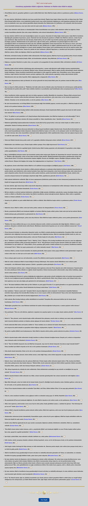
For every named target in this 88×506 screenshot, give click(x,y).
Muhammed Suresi (55, 436)
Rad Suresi (58, 237)
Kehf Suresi (49, 281)
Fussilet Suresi (15, 372)
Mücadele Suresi (53, 455)
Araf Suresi (61, 144)
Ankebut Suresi (74, 331)
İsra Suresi (58, 264)
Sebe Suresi (8, 357)
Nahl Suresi (38, 253)
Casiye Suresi (28, 419)
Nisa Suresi (52, 77)
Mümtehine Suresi (22, 467)
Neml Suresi (57, 327)
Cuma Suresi (75, 479)
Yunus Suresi (59, 207)
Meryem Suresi (9, 308)
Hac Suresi (78, 312)
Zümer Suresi (46, 365)
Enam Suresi (66, 119)
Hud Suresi (39, 214)
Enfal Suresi (60, 175)
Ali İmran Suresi (62, 58)
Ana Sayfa (44, 500)
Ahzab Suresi (52, 346)
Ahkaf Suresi (34, 432)
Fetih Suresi (8, 442)
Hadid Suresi (23, 449)
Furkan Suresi (55, 321)
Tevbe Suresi (34, 188)
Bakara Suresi (79, 13)
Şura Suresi (32, 384)
